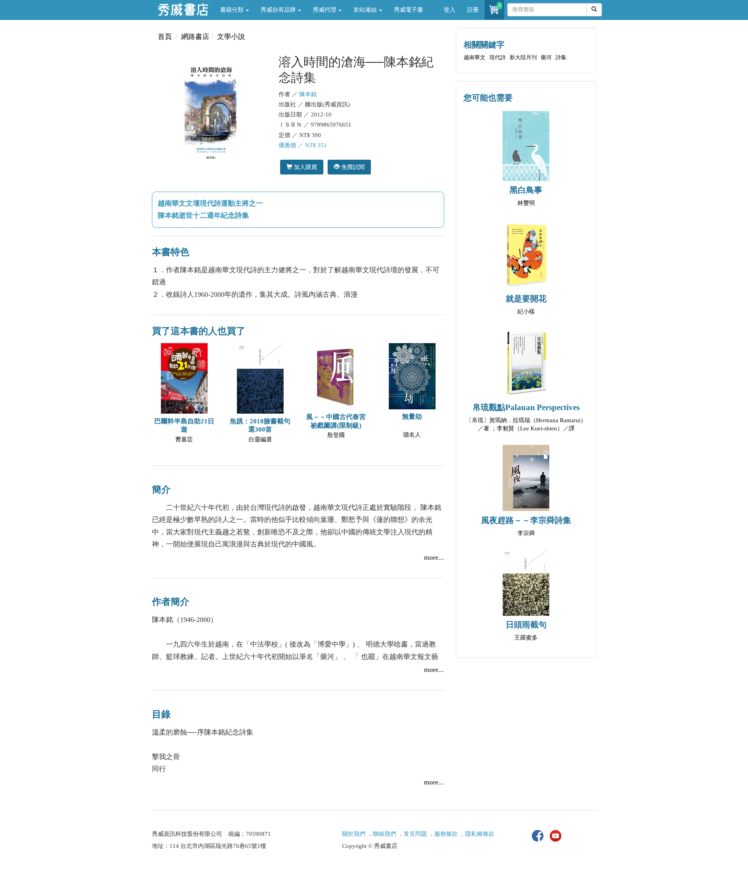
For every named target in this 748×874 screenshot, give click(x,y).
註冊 (473, 10)
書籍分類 (232, 10)
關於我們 (353, 834)
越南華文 (474, 57)
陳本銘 (308, 94)
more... (434, 557)
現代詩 (497, 57)
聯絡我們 (384, 834)
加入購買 (304, 167)
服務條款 (446, 834)
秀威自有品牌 (279, 10)
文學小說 (231, 37)
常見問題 (415, 834)
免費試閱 (352, 167)
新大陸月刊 (523, 57)
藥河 (546, 57)
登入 (449, 10)
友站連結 (365, 10)
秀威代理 (325, 10)
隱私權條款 (479, 834)
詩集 (561, 57)
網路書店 (195, 37)
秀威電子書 (408, 10)
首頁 (165, 37)
